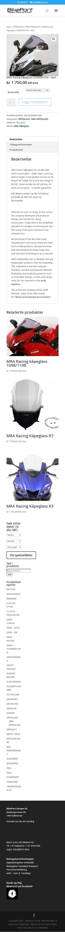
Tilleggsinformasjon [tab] (21, 144)
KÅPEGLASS (18, 26)
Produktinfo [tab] (16, 149)
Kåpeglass (21, 122)
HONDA (10, 713)
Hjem (8, 26)
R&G (8, 768)
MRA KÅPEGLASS (33, 26)
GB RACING (12, 703)
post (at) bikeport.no (23, 842)
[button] (53, 39)
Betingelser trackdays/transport (22, 866)
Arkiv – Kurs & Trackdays (18, 873)
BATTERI (10, 589)
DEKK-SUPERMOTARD (13, 649)
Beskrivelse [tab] (16, 139)
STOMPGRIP (12, 777)
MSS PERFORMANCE (13, 750)
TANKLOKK (12, 781)
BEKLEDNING (13, 593)
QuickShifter (12, 763)
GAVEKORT (12, 699)
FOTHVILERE (12, 694)
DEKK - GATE (13, 627)
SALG (9, 772)
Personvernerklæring (16, 869)
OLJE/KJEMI (12, 758)
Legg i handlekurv (35, 102)
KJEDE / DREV (13, 734)
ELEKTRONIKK (13, 681)
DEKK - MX (11, 632)
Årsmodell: (13, 92)
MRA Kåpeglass (21, 126)
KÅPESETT (11, 729)
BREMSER (11, 598)
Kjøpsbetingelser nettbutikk (20, 862)
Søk (9, 574)
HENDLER (11, 708)
